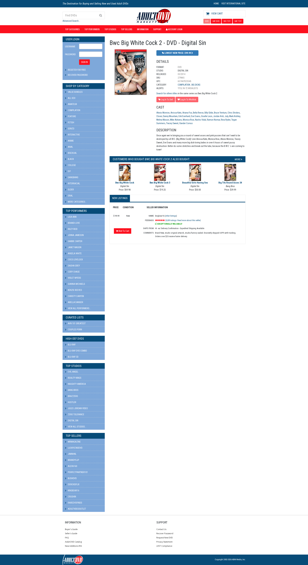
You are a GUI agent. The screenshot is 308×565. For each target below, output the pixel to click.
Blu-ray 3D (72, 357)
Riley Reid (72, 229)
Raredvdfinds (74, 502)
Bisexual (72, 153)
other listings (170, 216)
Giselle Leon (206, 116)
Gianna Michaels (76, 284)
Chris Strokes (234, 112)
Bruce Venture (220, 112)
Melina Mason (162, 119)
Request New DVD (164, 537)
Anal (70, 147)
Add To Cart (123, 231)
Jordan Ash (218, 116)
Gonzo (70, 128)
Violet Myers (74, 278)
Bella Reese (198, 112)
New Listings (120, 198)
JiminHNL (71, 454)
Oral (70, 195)
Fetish (70, 122)
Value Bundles (75, 92)
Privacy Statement (164, 541)
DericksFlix (73, 484)
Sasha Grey (73, 265)
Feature (71, 116)
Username (70, 46)
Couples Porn (74, 329)
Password (70, 54)
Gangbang (72, 177)
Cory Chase (73, 271)
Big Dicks (196, 84)
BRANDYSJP (73, 460)
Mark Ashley (234, 116)
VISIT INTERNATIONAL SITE (233, 3)
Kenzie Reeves (74, 290)
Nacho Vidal (200, 119)
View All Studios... (76, 426)
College (71, 165)
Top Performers (92, 29)
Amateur (72, 104)
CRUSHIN (71, 496)
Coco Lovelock (75, 259)
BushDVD (72, 478)
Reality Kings (74, 378)
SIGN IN (84, 62)
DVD (207, 21)
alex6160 (72, 466)
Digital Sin (72, 420)
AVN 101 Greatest (76, 323)
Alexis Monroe (163, 112)
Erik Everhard (184, 116)
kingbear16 (73, 490)
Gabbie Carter (74, 241)
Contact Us (161, 529)
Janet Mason (74, 247)
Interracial (73, 183)
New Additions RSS (73, 546)
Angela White (74, 253)
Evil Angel (72, 371)
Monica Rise (188, 119)
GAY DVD (216, 21)
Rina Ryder (225, 119)
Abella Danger (75, 302)
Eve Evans (195, 116)
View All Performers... (79, 308)
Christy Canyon (75, 296)
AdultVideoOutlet (76, 509)
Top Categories (72, 29)
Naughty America (76, 384)
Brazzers (72, 396)
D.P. (69, 171)
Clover (159, 116)
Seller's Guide (71, 533)
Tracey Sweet (172, 123)
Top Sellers (126, 29)
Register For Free (77, 70)
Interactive (73, 134)
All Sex (71, 98)
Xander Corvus (186, 123)
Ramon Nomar (213, 119)
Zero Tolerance (75, 414)
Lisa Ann (72, 217)
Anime (70, 140)
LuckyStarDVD (74, 448)
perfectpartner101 (77, 472)
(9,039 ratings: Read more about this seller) (183, 220)
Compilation (73, 110)
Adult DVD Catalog (73, 541)
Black (70, 159)
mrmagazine (74, 441)
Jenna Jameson (75, 235)
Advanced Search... (71, 21)
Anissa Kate (176, 112)
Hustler (71, 402)
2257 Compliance (164, 546)
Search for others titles (166, 93)
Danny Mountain (170, 116)
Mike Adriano (176, 119)
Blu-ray (71, 344)
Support (157, 29)
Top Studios (110, 29)
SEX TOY (227, 21)
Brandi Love (73, 223)
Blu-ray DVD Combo (77, 350)
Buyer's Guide (71, 529)
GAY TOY (238, 21)
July (226, 116)
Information (142, 29)
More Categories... (77, 201)
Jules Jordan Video (77, 408)
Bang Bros (72, 390)
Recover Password (78, 75)
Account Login (175, 29)
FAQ (67, 537)
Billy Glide (209, 112)
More (238, 159)
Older (70, 189)
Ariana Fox (187, 112)
